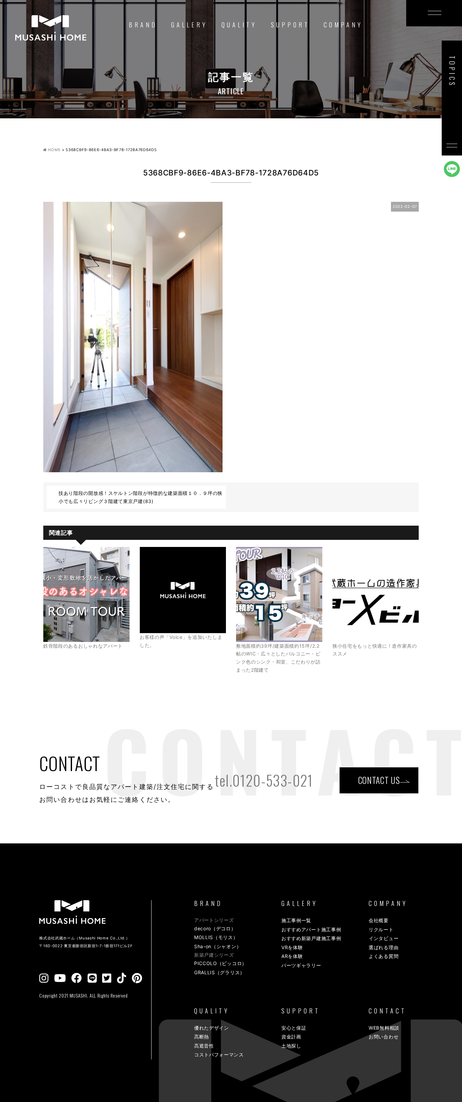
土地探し (291, 1046)
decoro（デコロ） (215, 928)
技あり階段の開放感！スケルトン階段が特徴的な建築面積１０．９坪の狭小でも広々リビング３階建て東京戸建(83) (141, 497)
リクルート (381, 929)
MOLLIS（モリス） (216, 937)
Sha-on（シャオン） (217, 946)
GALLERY (189, 25)
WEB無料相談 (384, 1028)
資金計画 (291, 1036)
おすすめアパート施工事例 (311, 929)
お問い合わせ (383, 1036)
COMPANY (343, 25)
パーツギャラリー (301, 965)
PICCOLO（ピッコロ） (220, 963)
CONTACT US (379, 780)
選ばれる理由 (383, 947)
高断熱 (201, 1036)
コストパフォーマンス (219, 1054)
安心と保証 (293, 1028)
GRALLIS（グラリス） (219, 972)
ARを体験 (292, 956)
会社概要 (379, 920)
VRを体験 (292, 947)
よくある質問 (383, 956)
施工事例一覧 (296, 920)
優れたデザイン (211, 1028)
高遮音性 (204, 1046)
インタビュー (383, 938)
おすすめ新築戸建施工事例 (311, 938)
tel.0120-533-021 (264, 780)
